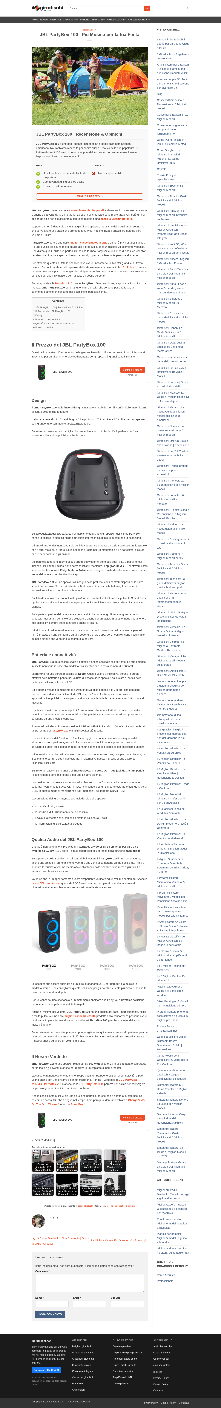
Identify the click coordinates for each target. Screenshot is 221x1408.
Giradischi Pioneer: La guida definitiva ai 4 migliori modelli (173, 485)
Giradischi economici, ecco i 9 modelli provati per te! (173, 359)
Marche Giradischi (91, 19)
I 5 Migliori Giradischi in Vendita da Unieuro (171, 761)
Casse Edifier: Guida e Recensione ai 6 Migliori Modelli (171, 104)
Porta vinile (78, 1383)
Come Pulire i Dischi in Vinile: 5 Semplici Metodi (171, 142)
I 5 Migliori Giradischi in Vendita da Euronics (171, 750)
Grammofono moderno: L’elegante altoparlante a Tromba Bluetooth (171, 704)
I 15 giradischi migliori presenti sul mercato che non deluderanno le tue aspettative (171, 736)
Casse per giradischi (83, 1377)
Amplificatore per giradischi (127, 1352)
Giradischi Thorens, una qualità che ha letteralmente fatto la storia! (171, 600)
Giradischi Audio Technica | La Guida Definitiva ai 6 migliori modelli (173, 273)
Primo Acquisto (166, 1275)
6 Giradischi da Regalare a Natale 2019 (173, 56)
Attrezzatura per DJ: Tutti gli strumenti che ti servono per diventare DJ (173, 83)
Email (77, 1298)
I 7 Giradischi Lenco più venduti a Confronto (171, 811)
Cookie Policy (160, 1384)
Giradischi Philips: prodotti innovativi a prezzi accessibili (172, 470)
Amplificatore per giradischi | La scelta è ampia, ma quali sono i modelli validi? (173, 69)
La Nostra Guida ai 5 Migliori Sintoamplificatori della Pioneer (172, 955)
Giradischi (69, 19)
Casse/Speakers (138, 19)
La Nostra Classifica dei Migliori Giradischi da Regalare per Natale (171, 940)
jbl (104, 1206)
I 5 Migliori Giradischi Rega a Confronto (173, 786)
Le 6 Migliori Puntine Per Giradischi (171, 978)
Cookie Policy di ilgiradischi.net (166, 177)
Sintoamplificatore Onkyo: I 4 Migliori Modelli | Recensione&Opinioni (173, 1118)
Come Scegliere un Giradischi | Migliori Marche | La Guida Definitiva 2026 (168, 156)
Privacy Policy (161, 1378)
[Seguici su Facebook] (187, 8)
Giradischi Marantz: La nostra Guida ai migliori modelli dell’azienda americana (171, 414)
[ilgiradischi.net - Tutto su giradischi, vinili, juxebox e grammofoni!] (47, 8)
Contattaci (158, 1390)
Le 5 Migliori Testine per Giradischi (171, 968)
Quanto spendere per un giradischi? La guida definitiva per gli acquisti (171, 1074)
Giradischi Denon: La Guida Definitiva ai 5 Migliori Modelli (169, 332)
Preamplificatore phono (125, 1358)
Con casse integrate (83, 1371)
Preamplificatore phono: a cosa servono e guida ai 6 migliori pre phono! (172, 1016)
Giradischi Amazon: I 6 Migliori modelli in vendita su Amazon (172, 215)
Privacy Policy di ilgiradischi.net (167, 1028)
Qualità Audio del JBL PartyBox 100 (54, 323)
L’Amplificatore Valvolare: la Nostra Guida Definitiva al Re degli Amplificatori (172, 926)
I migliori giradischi (82, 1346)
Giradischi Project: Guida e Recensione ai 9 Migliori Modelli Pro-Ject (173, 514)
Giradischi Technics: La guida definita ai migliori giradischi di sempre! (171, 583)
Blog (159, 93)
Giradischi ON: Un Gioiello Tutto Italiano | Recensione (173, 443)
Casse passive (121, 1383)
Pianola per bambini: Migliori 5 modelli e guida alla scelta (172, 1238)
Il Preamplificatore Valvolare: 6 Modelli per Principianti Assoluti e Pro (172, 897)
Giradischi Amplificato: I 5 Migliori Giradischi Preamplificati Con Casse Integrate (172, 232)
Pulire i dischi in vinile (124, 1365)
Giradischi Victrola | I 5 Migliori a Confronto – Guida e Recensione (170, 646)
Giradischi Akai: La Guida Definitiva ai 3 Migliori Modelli (172, 200)
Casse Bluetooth (162, 1352)
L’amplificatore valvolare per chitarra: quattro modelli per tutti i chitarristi (172, 911)
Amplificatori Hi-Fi (122, 1377)
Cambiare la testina (123, 1371)
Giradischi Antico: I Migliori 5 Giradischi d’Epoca (173, 261)
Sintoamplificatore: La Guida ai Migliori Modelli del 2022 (171, 1152)
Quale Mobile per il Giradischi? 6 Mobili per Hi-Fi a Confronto (173, 1060)
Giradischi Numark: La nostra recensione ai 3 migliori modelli (170, 430)
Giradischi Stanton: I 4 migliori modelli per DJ (170, 556)
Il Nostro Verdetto (44, 327)
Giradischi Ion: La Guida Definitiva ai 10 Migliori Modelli (171, 372)
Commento (42, 1271)
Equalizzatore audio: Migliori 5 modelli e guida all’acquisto (172, 1223)
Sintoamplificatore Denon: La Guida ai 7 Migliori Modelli (172, 1104)
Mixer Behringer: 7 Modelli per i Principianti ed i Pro (172, 1003)
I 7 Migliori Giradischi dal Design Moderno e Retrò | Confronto (172, 823)
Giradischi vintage (81, 1365)
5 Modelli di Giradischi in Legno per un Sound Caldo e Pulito (173, 43)
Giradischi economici (83, 1352)
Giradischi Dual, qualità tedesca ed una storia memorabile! (171, 347)
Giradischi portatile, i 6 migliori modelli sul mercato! (170, 499)
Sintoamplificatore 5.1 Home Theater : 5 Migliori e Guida (172, 1089)
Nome (39, 1298)
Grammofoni (78, 1389)
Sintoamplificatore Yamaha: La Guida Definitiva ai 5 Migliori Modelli (170, 1135)
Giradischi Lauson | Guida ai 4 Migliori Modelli (172, 384)
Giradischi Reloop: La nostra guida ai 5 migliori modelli (171, 528)
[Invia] (147, 8)
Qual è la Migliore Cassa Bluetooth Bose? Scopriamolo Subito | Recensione (171, 1043)
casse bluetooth (89, 30)
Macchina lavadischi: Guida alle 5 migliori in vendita (170, 991)
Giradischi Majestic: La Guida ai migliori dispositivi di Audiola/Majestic (173, 397)
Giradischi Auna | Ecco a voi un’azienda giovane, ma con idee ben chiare (171, 288)
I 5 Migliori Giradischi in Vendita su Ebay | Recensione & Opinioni (171, 773)
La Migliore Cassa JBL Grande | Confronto (117, 1240)
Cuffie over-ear (161, 1358)
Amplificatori (115, 19)
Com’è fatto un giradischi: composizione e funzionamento (172, 129)
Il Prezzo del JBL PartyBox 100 (51, 311)
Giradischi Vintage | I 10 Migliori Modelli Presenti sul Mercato (171, 660)
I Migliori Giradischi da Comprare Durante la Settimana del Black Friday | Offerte (173, 865)
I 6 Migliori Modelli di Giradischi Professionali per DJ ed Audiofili (171, 798)
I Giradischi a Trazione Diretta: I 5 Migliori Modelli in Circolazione (172, 848)
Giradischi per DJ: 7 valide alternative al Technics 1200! (173, 455)
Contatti (161, 169)
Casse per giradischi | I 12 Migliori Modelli (172, 116)
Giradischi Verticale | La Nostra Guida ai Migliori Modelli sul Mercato (171, 631)
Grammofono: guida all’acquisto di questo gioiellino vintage (169, 719)
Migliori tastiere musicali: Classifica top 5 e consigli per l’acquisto (172, 1209)
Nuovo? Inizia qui (50, 19)
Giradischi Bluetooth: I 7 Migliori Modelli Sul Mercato (171, 303)
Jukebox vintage (162, 1365)
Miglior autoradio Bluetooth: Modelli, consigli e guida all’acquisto (173, 1194)
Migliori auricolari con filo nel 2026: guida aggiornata (173, 1250)
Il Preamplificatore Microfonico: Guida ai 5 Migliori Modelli (171, 882)
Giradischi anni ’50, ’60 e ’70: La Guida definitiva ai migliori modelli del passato (173, 248)
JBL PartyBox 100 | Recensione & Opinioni (58, 307)
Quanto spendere (122, 1346)
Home (35, 19)
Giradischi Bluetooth (83, 1358)
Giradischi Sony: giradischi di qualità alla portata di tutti (173, 543)
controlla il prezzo (132, 370)
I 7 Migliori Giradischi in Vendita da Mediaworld (171, 836)
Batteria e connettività (46, 319)
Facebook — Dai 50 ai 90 (46, 1370)
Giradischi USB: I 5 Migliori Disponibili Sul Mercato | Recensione (173, 616)
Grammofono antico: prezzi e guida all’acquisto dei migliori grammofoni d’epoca (173, 688)
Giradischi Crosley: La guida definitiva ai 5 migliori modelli (173, 317)
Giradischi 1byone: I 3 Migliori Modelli (170, 187)
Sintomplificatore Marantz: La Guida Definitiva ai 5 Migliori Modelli (172, 1166)
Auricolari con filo (162, 1346)
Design (38, 315)
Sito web (116, 1298)
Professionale (165, 1280)
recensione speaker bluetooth (120, 1206)
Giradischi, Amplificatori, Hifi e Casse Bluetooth (171, 673)
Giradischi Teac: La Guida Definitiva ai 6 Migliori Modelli (172, 568)
